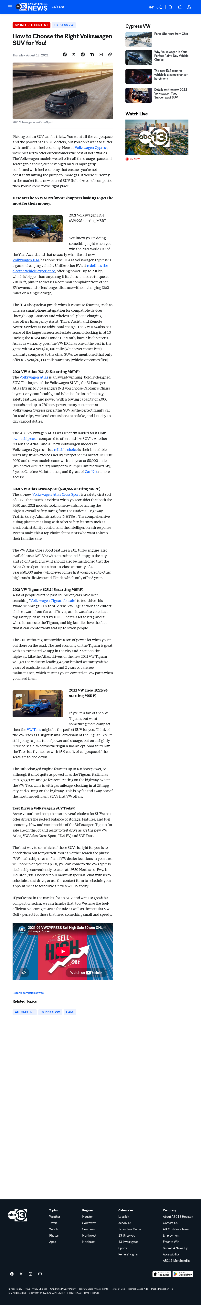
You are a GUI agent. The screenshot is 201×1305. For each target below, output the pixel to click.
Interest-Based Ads (138, 1289)
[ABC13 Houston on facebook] (12, 1274)
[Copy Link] (110, 54)
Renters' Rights (128, 1254)
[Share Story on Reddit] (82, 54)
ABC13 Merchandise (176, 1260)
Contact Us (170, 1223)
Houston (87, 1216)
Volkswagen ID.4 (26, 259)
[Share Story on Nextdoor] (92, 54)
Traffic (53, 1223)
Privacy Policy (15, 1289)
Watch (53, 1229)
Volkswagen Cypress (91, 147)
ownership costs (25, 438)
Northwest (89, 1235)
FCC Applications (17, 1293)
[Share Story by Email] (101, 54)
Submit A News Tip (175, 1248)
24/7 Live (58, 7)
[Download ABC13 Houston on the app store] (161, 1274)
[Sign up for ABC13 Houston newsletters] (40, 1274)
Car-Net (91, 471)
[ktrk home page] (17, 1215)
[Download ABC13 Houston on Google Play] (183, 1274)
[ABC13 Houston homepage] (32, 7)
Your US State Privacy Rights (93, 1289)
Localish (123, 1216)
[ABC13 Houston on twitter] (21, 1274)
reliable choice (65, 449)
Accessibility (171, 1254)
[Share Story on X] (73, 54)
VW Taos (34, 729)
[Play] (156, 137)
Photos (53, 1235)
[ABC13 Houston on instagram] (31, 1274)
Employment (171, 1235)
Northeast (88, 1241)
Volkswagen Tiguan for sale (52, 600)
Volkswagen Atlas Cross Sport (56, 494)
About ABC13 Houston (178, 1216)
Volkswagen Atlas (33, 376)
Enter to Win (171, 1241)
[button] (10, 7)
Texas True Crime (129, 1229)
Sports (122, 1248)
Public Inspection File (162, 1289)
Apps (52, 1241)
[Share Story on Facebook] (64, 54)
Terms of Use (118, 1289)
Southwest (89, 1223)
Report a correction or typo (28, 993)
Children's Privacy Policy (63, 1289)
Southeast (88, 1229)
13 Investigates (128, 1241)
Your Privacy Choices (36, 1289)
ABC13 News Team (175, 1229)
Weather (54, 1216)
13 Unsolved (126, 1235)
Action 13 (124, 1223)
